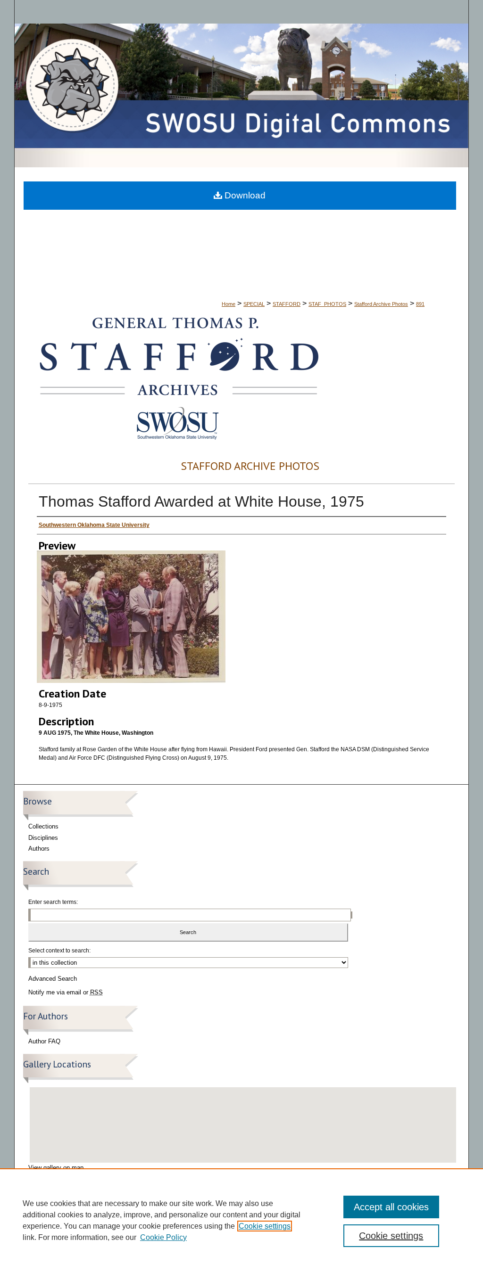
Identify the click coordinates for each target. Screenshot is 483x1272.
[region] (241, 1220)
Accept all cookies (391, 1207)
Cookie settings (265, 1226)
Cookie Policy (163, 1237)
